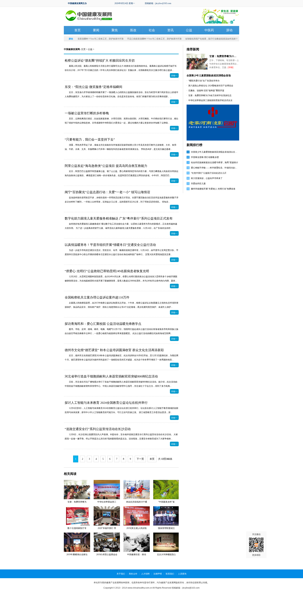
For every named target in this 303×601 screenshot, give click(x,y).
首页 (77, 30)
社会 (152, 30)
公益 (189, 30)
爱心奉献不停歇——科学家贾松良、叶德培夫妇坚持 (215, 168)
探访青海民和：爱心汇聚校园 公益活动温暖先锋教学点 (103, 324)
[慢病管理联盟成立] (166, 515)
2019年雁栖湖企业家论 (76, 554)
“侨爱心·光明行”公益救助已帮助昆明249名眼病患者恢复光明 (107, 271)
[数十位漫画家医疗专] (77, 515)
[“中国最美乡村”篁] (166, 489)
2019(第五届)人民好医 (136, 528)
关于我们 (121, 574)
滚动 (229, 30)
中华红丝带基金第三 (106, 502)
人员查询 (182, 574)
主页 (83, 49)
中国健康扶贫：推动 (136, 554)
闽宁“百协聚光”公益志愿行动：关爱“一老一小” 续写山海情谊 (107, 192)
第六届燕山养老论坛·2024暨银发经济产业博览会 (210, 85)
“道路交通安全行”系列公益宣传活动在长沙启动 (98, 429)
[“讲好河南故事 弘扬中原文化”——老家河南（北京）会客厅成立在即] (213, 122)
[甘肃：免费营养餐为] (77, 489)
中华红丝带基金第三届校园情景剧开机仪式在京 (210, 100)
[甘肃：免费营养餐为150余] (197, 61)
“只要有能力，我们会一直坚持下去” (90, 139)
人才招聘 (145, 574)
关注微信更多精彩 (256, 544)
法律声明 (157, 574)
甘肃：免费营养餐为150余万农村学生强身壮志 (209, 95)
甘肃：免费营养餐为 (77, 502)
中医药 (209, 30)
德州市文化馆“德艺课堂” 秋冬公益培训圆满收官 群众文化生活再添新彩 (114, 350)
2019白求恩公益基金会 (106, 554)
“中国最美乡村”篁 (166, 502)
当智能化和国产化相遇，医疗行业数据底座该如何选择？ (204, 39)
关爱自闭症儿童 (198, 183)
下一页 (140, 459)
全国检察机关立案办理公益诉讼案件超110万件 (97, 297)
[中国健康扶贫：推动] (136, 542)
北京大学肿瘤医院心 (166, 554)
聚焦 (115, 30)
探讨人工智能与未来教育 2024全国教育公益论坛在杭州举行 (106, 402)
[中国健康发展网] (89, 15)
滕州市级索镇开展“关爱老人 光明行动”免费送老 (213, 189)
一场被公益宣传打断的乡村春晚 (87, 113)
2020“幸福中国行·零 (107, 528)
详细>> (174, 75)
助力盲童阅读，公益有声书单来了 (207, 178)
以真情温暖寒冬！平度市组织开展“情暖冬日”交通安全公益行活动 (110, 245)
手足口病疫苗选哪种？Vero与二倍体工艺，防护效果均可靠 (89, 39)
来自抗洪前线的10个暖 (136, 502)
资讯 (170, 30)
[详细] (230, 67)
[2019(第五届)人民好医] (136, 515)
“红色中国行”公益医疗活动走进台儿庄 (208, 173)
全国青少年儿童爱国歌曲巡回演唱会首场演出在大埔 (215, 152)
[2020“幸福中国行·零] (107, 515)
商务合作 (133, 574)
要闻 (96, 30)
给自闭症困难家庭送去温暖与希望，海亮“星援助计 (214, 162)
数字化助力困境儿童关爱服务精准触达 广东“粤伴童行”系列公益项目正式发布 (119, 218)
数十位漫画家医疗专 (77, 528)
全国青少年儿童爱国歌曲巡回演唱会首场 (209, 75)
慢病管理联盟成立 (166, 528)
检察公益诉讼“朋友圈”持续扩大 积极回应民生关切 (100, 60)
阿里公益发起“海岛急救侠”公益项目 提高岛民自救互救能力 (106, 166)
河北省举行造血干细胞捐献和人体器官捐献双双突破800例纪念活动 (111, 376)
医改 (133, 30)
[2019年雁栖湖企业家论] (77, 542)
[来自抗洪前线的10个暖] (136, 489)
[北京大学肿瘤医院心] (166, 542)
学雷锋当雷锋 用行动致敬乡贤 (205, 157)
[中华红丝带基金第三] (107, 489)
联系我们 (170, 574)
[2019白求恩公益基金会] (107, 542)
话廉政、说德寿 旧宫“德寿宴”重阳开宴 (206, 90)
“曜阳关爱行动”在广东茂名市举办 (204, 80)
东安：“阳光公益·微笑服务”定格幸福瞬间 (93, 87)
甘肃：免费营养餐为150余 (223, 56)
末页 (152, 459)
